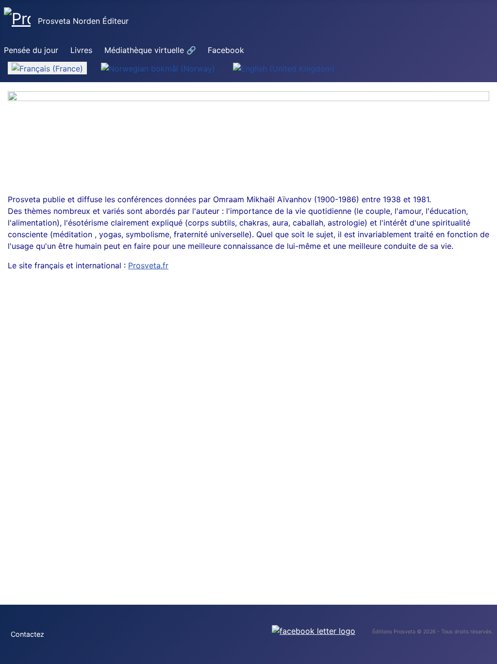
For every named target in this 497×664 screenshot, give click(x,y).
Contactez (27, 634)
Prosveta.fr (148, 265)
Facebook (226, 50)
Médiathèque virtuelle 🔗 (150, 50)
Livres (81, 50)
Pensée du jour (31, 50)
